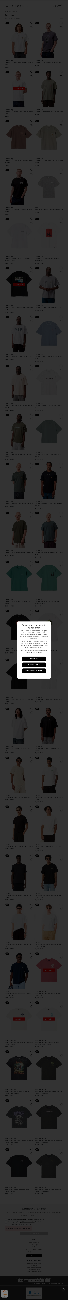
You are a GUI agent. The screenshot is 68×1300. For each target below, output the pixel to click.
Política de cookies (36, 652)
